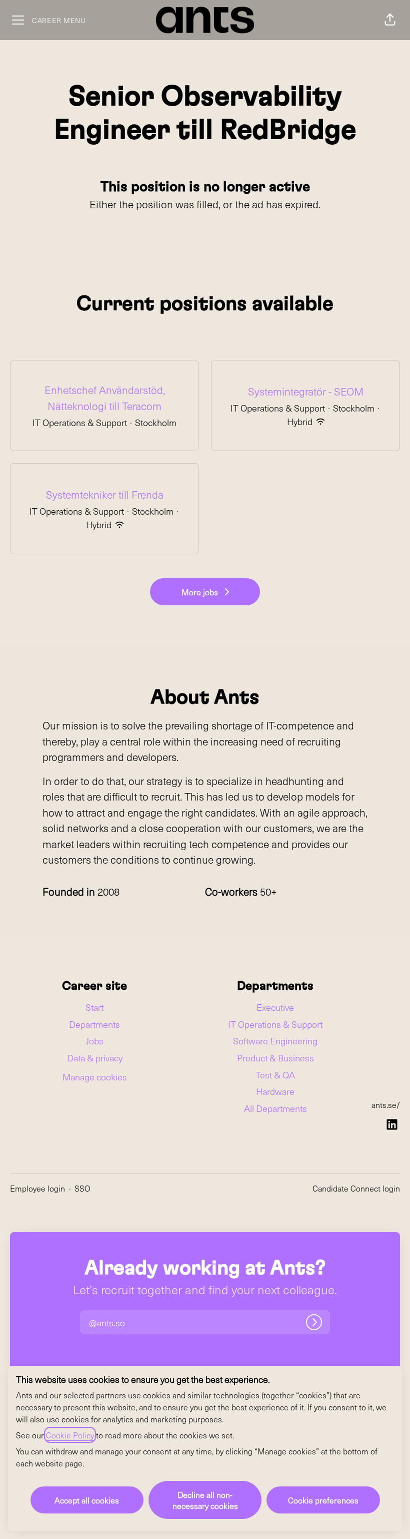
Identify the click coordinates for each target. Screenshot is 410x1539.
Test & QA (275, 1074)
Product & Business (275, 1057)
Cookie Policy (70, 1435)
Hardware (275, 1091)
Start (95, 1007)
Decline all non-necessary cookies (205, 1499)
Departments (94, 1024)
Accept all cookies (86, 1500)
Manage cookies (94, 1076)
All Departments (275, 1108)
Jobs (95, 1040)
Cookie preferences (323, 1500)
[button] (390, 20)
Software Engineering (275, 1040)
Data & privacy (94, 1057)
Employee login (37, 1188)
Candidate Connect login (356, 1188)
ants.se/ (386, 1104)
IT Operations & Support (275, 1024)
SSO (82, 1188)
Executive (275, 1007)
